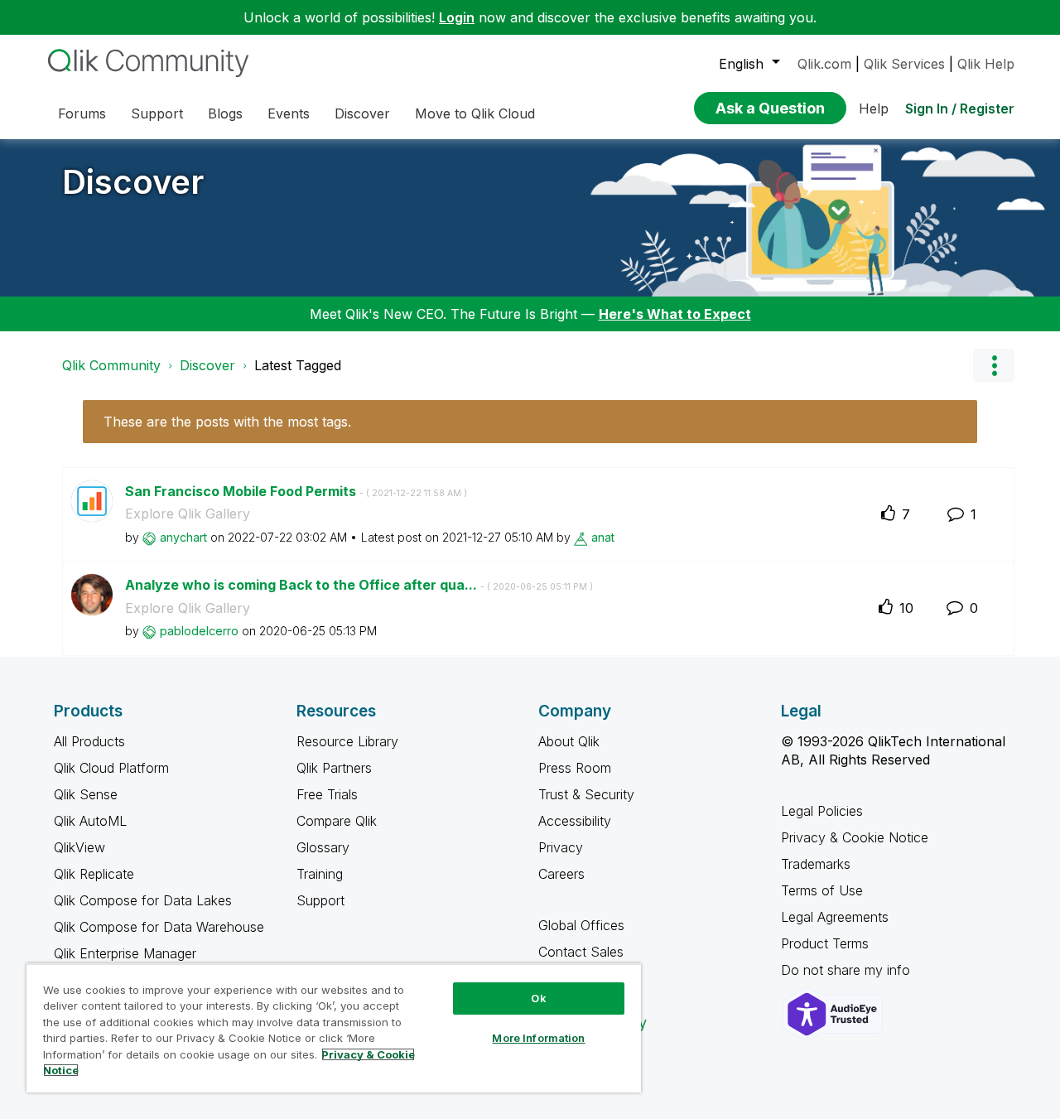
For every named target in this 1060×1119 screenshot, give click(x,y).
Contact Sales (581, 951)
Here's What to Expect (675, 314)
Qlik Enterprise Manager (125, 953)
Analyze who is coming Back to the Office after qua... (359, 584)
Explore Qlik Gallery (187, 513)
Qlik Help (985, 63)
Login (457, 17)
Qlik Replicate (94, 874)
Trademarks (815, 864)
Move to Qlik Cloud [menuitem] (475, 113)
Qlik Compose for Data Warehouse (159, 927)
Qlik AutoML (90, 821)
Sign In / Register (959, 108)
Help (874, 108)
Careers (561, 874)
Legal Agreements (835, 917)
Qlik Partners (334, 768)
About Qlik (569, 741)
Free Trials (327, 794)
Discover (133, 182)
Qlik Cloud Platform (111, 768)
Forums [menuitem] (82, 113)
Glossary (322, 847)
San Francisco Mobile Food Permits (296, 491)
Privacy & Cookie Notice (854, 837)
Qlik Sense (86, 794)
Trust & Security (586, 794)
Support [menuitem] (157, 113)
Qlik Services (904, 63)
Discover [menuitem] (362, 113)
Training (319, 874)
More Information (538, 1037)
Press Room (574, 768)
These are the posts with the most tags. (227, 421)
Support (320, 900)
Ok (538, 998)
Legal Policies (822, 811)
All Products (89, 741)
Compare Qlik (336, 821)
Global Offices (581, 925)
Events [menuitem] (288, 113)
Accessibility (574, 821)
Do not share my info (847, 970)
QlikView (79, 847)
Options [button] (993, 365)
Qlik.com (824, 63)
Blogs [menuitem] (225, 113)
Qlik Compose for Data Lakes (143, 900)
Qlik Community (111, 365)
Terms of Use (822, 890)
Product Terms (825, 943)
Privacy (560, 847)
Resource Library (347, 741)
